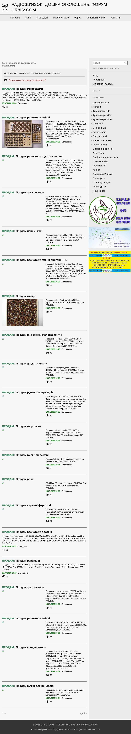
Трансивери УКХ (102, 115)
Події (28, 17)
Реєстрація (99, 79)
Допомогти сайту (96, 17)
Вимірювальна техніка (105, 157)
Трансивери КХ (101, 111)
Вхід (95, 75)
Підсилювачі (100, 136)
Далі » (83, 713)
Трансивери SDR (102, 119)
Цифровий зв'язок (103, 149)
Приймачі (98, 123)
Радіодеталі (99, 165)
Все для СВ (99, 128)
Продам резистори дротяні (34, 531)
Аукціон (97, 90)
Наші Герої (99, 191)
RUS (116, 68)
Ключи (96, 170)
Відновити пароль (103, 84)
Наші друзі (42, 17)
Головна (15, 17)
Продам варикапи (28, 560)
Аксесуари (99, 153)
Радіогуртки (99, 186)
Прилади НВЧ (100, 161)
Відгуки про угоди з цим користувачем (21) (27, 80)
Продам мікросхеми (29, 88)
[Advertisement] (65, 39)
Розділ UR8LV (61, 17)
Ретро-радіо (99, 132)
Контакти (116, 17)
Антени (97, 107)
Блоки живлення (102, 140)
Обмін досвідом (102, 182)
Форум (77, 17)
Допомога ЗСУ (101, 102)
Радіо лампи (100, 144)
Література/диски (102, 174)
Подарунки (99, 178)
